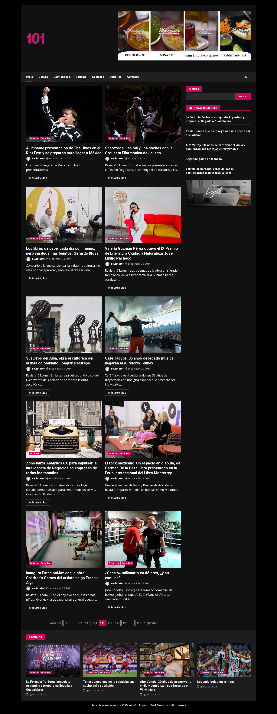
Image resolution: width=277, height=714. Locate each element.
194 (94, 623)
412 (138, 623)
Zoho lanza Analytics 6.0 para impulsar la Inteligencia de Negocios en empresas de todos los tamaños (64, 429)
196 (109, 623)
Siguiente (150, 623)
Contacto (133, 76)
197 (117, 623)
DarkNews (157, 705)
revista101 (38, 158)
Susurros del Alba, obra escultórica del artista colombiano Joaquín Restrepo (64, 324)
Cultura (43, 76)
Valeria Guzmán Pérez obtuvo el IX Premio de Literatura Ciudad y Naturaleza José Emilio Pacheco (143, 215)
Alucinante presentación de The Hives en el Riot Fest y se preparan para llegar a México (64, 114)
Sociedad (98, 76)
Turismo (81, 76)
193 (87, 623)
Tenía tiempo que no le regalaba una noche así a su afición (110, 660)
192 (79, 623)
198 (124, 623)
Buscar (194, 89)
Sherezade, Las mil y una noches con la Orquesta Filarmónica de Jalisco (143, 114)
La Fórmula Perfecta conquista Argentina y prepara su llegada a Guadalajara (53, 660)
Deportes (116, 76)
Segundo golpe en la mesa (204, 159)
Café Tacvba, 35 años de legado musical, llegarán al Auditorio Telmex (143, 324)
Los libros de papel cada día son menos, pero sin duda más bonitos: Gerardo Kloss (64, 215)
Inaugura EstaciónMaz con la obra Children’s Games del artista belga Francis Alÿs (64, 539)
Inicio (29, 76)
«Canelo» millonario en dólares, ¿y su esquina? (143, 539)
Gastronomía (62, 76)
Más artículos (38, 178)
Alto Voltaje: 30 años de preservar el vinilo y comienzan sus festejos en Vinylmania (167, 660)
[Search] (246, 77)
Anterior (55, 623)
